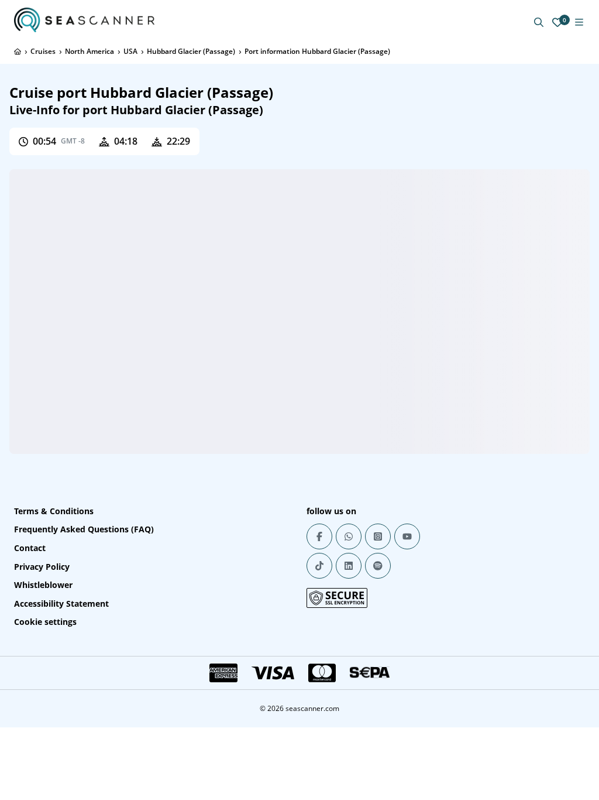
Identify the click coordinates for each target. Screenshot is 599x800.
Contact (30, 547)
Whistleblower (43, 584)
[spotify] (378, 566)
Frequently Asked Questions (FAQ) (84, 529)
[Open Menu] (579, 22)
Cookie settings (45, 621)
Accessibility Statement (61, 603)
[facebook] (319, 536)
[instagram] (378, 536)
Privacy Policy (42, 566)
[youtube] (407, 536)
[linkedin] (349, 566)
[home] (17, 51)
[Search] (539, 22)
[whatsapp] (349, 536)
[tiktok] (319, 566)
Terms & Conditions (54, 511)
